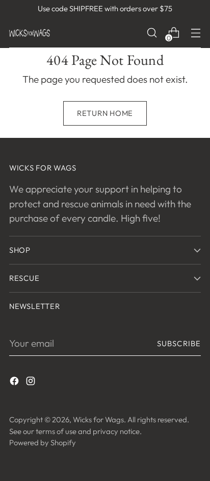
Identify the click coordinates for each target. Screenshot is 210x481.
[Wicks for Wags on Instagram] (31, 382)
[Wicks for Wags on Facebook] (15, 382)
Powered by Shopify (42, 442)
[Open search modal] (151, 32)
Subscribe (179, 343)
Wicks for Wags (98, 419)
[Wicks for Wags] (29, 33)
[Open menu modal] (195, 32)
